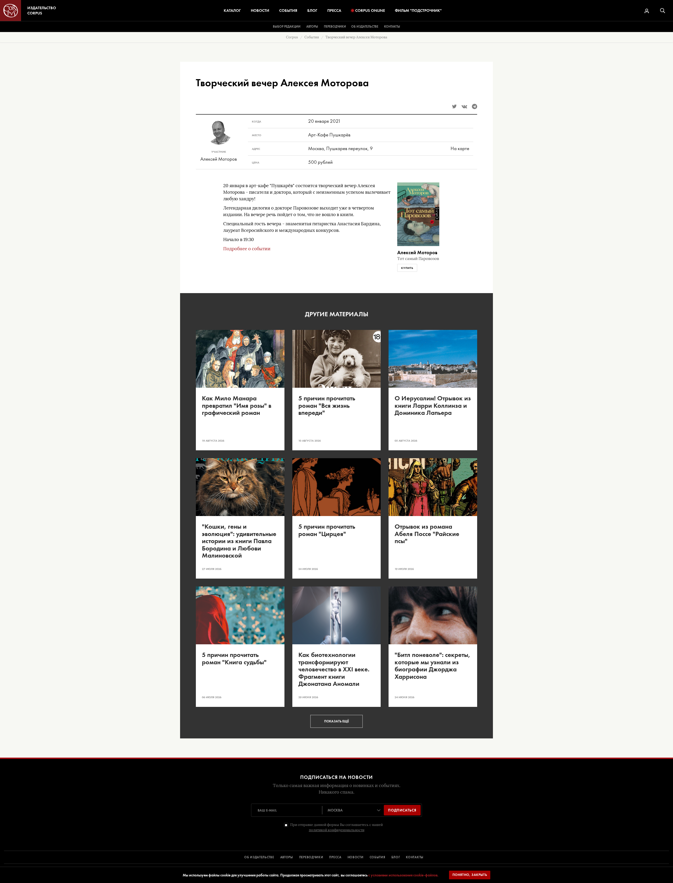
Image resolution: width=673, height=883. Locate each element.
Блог (312, 10)
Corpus (292, 37)
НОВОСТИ (356, 857)
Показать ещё (336, 721)
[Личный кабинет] (647, 11)
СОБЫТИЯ (377, 857)
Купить (407, 268)
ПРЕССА (335, 857)
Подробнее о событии (247, 249)
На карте (460, 148)
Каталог (232, 10)
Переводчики (335, 26)
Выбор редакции (286, 26)
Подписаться (402, 810)
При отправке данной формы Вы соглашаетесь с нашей (336, 827)
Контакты (392, 26)
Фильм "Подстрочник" (418, 10)
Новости (260, 10)
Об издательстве (364, 26)
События (288, 10)
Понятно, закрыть (469, 874)
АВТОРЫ (286, 857)
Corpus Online (370, 10)
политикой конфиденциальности (336, 830)
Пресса (334, 10)
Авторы (312, 26)
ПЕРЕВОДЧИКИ (311, 857)
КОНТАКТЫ (415, 857)
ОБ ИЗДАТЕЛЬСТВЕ (259, 857)
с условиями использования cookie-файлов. (403, 875)
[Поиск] (662, 10)
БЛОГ (395, 857)
